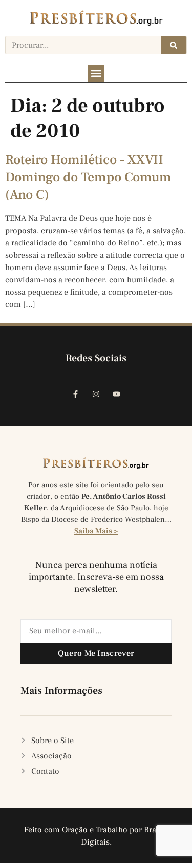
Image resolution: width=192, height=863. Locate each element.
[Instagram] (96, 394)
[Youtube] (117, 394)
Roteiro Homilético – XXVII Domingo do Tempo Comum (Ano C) (88, 177)
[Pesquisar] (173, 45)
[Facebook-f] (76, 394)
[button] (96, 73)
